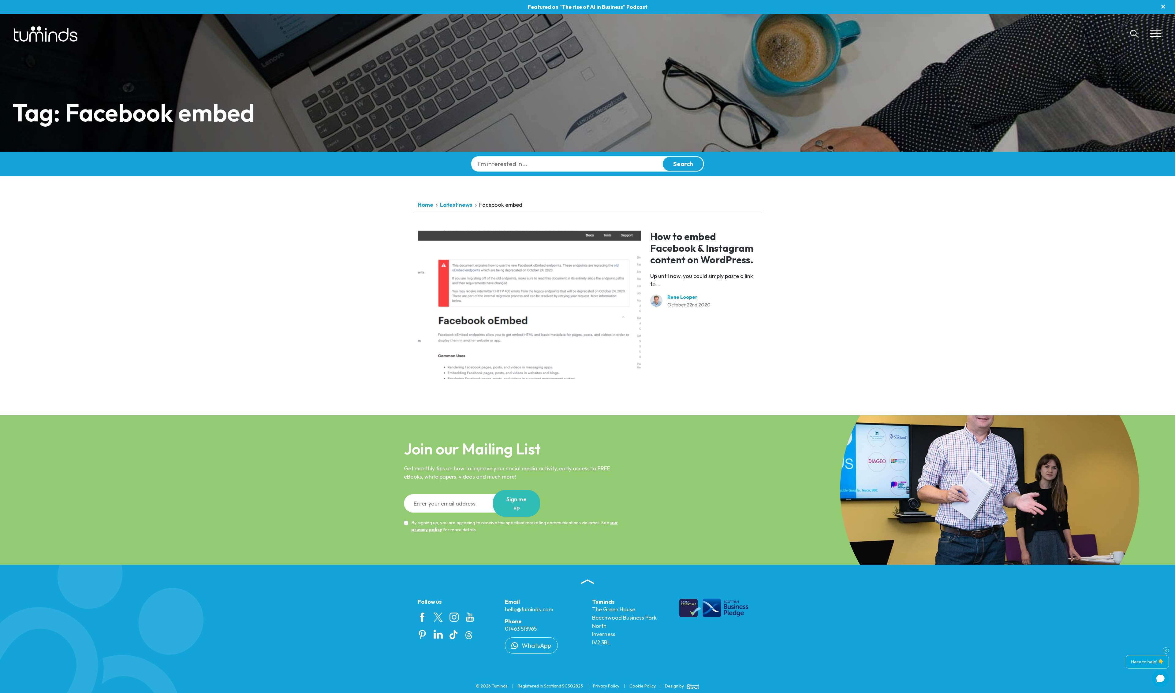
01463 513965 (521, 628)
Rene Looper (682, 297)
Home (425, 204)
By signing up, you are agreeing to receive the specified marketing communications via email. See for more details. (514, 526)
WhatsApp (535, 645)
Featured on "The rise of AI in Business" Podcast (587, 7)
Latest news (456, 204)
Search (683, 164)
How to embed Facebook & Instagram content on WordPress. (701, 248)
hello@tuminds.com (529, 609)
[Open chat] (1160, 678)
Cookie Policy (642, 686)
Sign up (516, 503)
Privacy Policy (606, 686)
